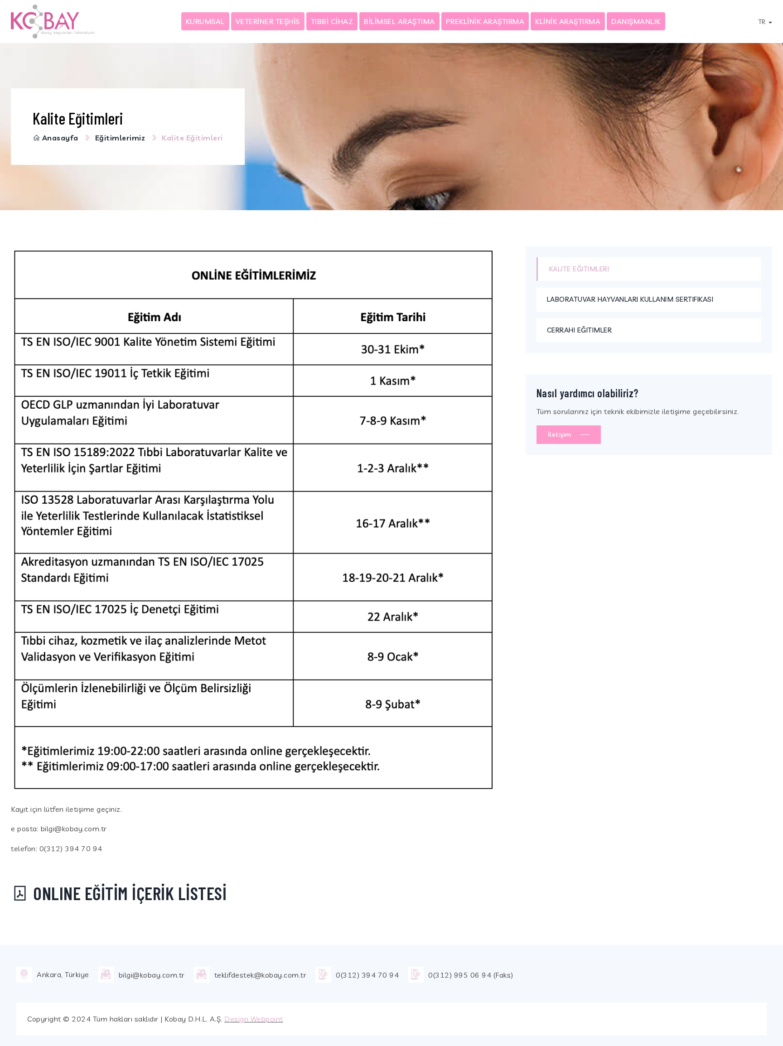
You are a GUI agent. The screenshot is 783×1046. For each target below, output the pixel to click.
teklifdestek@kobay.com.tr (260, 974)
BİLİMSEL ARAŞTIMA (399, 21)
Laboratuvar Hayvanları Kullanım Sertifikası (630, 299)
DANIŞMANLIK (636, 21)
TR (763, 22)
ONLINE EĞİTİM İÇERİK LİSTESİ (128, 893)
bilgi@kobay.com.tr (152, 974)
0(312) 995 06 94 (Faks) (470, 974)
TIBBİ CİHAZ (332, 21)
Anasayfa (60, 137)
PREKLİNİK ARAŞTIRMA (485, 21)
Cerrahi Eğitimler (579, 330)
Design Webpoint (253, 1018)
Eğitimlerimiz (120, 137)
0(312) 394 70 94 (367, 974)
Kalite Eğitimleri (579, 269)
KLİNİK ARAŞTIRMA (567, 21)
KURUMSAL (205, 21)
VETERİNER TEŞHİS (268, 21)
